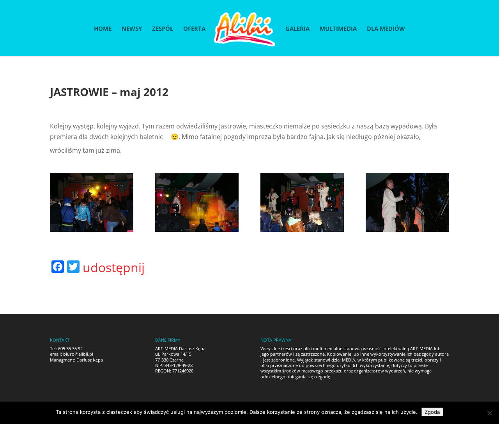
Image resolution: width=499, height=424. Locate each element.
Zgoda (432, 412)
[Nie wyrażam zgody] (489, 413)
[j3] (302, 202)
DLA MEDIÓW (386, 29)
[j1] (91, 202)
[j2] (197, 202)
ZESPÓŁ (162, 29)
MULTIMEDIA (338, 29)
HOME (102, 29)
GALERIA (297, 29)
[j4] (407, 202)
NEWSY (132, 29)
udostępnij (114, 267)
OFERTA (194, 29)
